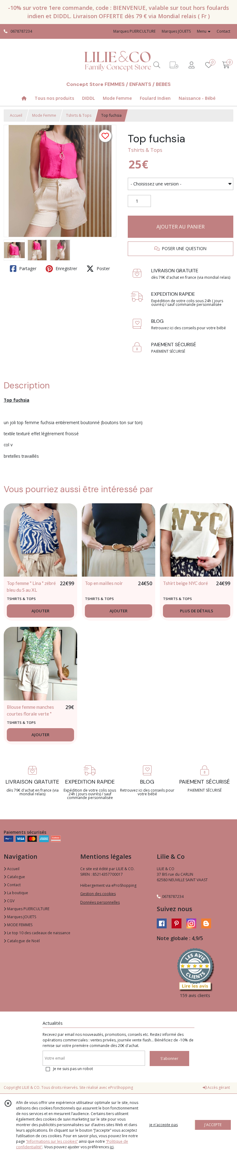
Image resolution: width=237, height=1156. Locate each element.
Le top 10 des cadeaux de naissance (38, 932)
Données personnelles (100, 902)
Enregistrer (65, 268)
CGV (10, 900)
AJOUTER (40, 611)
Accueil (16, 115)
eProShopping (120, 1087)
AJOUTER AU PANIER (180, 226)
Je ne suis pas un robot (73, 1068)
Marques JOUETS (21, 916)
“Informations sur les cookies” (52, 1141)
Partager (27, 268)
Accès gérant (218, 1087)
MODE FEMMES (19, 924)
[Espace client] (191, 64)
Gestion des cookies (98, 893)
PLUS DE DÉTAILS (196, 611)
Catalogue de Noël (23, 940)
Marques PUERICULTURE (27, 908)
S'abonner (169, 1058)
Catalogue (15, 876)
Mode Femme (44, 115)
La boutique (17, 892)
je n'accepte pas (163, 1124)
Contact (223, 31)
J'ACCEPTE (213, 1124)
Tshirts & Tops (78, 115)
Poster (102, 268)
